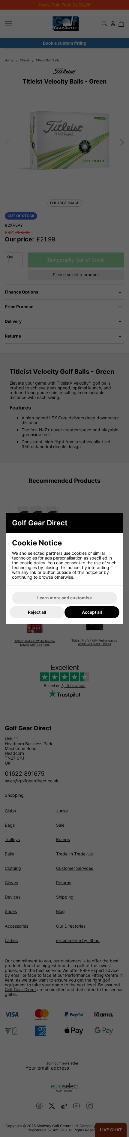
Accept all (92, 612)
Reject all (37, 612)
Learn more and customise (64, 597)
